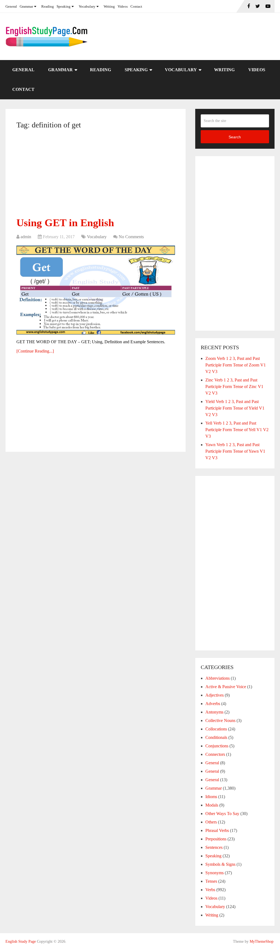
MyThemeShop (261, 941)
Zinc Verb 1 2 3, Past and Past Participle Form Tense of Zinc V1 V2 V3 (234, 386)
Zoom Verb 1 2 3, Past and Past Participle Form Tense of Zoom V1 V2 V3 (235, 365)
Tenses (211, 881)
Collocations (216, 729)
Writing (109, 6)
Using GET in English (65, 222)
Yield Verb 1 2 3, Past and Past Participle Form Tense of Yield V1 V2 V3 (234, 408)
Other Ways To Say (222, 813)
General (11, 6)
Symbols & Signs (220, 864)
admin (26, 236)
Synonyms (214, 872)
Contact (136, 6)
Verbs (210, 889)
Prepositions (215, 839)
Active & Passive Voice (225, 686)
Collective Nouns (220, 720)
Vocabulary (87, 6)
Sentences (214, 847)
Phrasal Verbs (217, 830)
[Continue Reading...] (35, 351)
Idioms (211, 796)
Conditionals (216, 737)
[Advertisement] (95, 175)
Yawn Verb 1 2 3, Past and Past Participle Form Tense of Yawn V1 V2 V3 (235, 451)
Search (235, 137)
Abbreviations (217, 678)
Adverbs (212, 703)
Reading (47, 6)
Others (211, 822)
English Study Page (20, 941)
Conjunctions (216, 746)
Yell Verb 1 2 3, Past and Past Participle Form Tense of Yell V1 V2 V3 (237, 429)
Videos (123, 6)
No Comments (131, 236)
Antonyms (214, 712)
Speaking (64, 6)
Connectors (215, 754)
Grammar (26, 6)
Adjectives (214, 695)
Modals (211, 805)
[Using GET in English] (95, 290)
